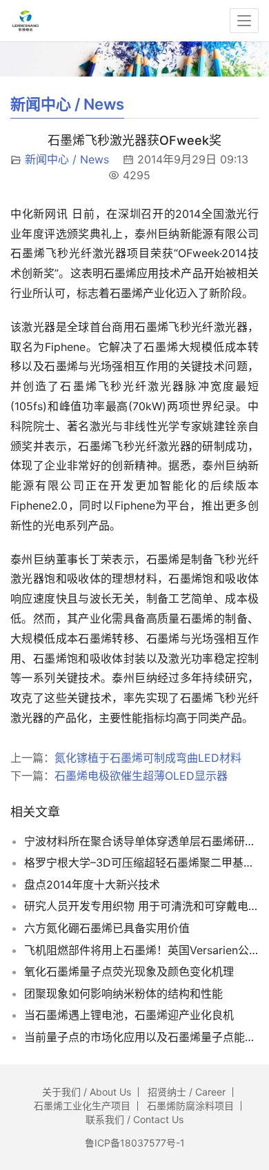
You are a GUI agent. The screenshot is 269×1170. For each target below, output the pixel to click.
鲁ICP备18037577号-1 (135, 1143)
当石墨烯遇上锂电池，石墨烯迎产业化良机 (129, 1015)
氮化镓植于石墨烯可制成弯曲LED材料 (147, 758)
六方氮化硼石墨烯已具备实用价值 (107, 928)
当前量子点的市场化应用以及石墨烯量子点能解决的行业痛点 (141, 1037)
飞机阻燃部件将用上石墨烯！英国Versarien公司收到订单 (141, 950)
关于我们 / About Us (86, 1092)
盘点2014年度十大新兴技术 (92, 884)
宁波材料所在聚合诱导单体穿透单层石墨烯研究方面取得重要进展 (141, 841)
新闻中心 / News (67, 159)
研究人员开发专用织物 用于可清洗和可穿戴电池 (141, 906)
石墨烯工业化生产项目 (82, 1105)
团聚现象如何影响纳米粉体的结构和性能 (123, 993)
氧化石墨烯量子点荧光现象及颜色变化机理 (129, 971)
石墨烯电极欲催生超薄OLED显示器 (141, 776)
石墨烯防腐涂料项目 (190, 1105)
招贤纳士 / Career (187, 1092)
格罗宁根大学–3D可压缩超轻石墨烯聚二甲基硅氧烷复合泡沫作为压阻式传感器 (141, 862)
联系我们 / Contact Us (134, 1119)
